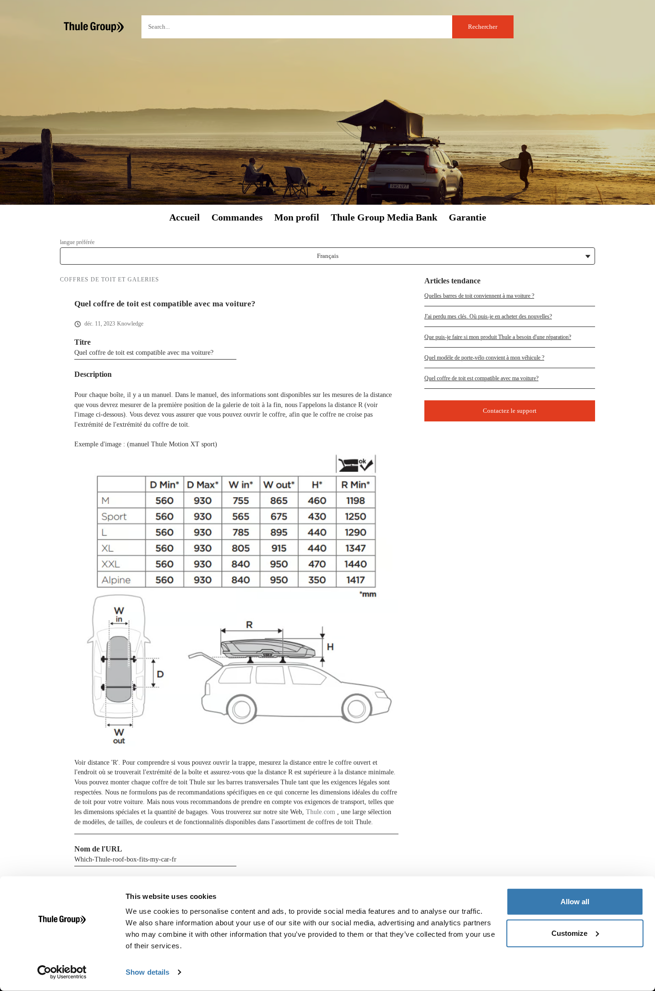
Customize (569, 933)
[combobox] (327, 26)
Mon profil (296, 217)
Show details (147, 972)
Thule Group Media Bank (384, 217)
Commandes (237, 217)
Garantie (467, 217)
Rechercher (482, 26)
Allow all (575, 902)
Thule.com (320, 812)
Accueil (184, 217)
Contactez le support (510, 410)
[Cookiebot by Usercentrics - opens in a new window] (62, 972)
